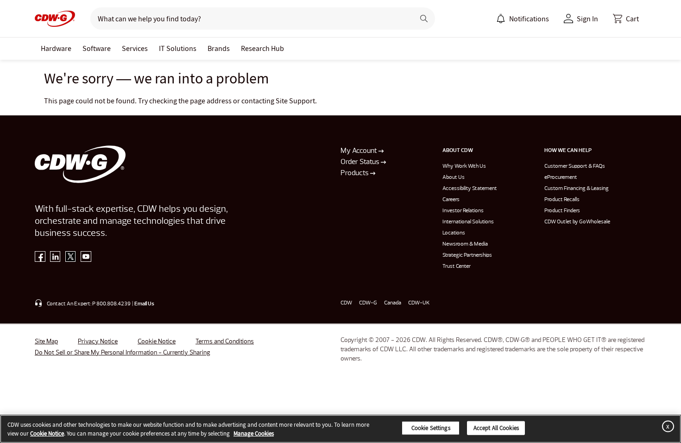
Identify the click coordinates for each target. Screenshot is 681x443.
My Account (359, 151)
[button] (625, 18)
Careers (451, 200)
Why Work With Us (464, 166)
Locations (453, 233)
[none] (56, 49)
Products (355, 173)
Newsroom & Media (465, 244)
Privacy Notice (98, 341)
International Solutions (468, 222)
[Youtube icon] (86, 259)
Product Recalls (562, 200)
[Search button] (423, 18)
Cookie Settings (430, 428)
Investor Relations (463, 211)
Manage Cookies (253, 433)
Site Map (46, 341)
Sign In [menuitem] (587, 18)
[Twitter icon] (70, 259)
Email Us (144, 304)
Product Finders (562, 211)
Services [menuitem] (135, 48)
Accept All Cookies (496, 428)
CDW (346, 303)
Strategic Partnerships (467, 255)
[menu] (523, 18)
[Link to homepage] (55, 18)
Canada (392, 303)
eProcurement (560, 177)
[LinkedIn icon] (55, 259)
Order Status (360, 162)
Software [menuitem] (96, 48)
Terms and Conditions (224, 341)
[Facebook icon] (40, 259)
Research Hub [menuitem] (262, 48)
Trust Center (456, 266)
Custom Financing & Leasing (576, 188)
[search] (248, 18)
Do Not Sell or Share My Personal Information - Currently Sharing (122, 352)
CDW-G (368, 303)
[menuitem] (500, 18)
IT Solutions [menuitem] (177, 48)
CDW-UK (418, 303)
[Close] (666, 426)
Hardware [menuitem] (56, 48)
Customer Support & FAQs (574, 166)
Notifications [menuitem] (529, 18)
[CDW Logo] (55, 18)
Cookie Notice (157, 341)
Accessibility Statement (469, 188)
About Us (453, 177)
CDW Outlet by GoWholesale (577, 222)
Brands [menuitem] (219, 48)
